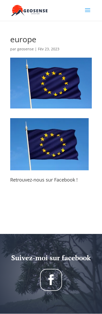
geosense (25, 48)
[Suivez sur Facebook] (51, 280)
